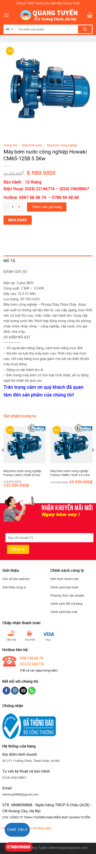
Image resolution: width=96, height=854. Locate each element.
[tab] (48, 261)
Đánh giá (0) (15, 271)
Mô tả (9, 261)
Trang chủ (10, 145)
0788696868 (18, 846)
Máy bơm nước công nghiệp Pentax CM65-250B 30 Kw (22, 473)
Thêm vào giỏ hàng (47, 207)
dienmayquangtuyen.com (68, 848)
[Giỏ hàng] (90, 15)
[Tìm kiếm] (85, 29)
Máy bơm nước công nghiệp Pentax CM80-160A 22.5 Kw (70, 473)
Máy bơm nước (32, 145)
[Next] (92, 459)
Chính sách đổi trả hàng (66, 603)
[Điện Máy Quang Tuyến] (48, 15)
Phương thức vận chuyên (67, 595)
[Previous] (3, 459)
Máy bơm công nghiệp (62, 145)
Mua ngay (17, 220)
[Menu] (6, 15)
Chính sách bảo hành (64, 587)
